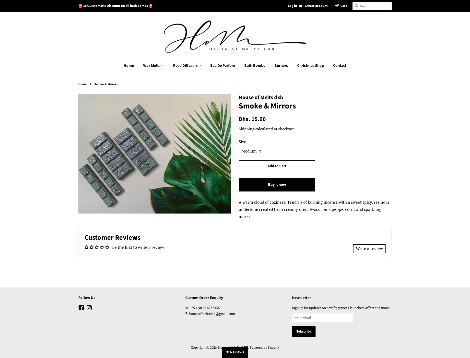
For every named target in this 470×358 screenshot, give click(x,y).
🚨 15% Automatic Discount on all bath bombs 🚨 (115, 5)
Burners (281, 65)
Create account (316, 5)
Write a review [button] (369, 248)
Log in (292, 5)
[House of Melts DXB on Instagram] (89, 308)
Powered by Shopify (265, 347)
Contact (339, 65)
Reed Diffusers (185, 65)
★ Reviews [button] (235, 352)
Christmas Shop (310, 65)
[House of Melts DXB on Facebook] (81, 308)
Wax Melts (152, 65)
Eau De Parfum (222, 65)
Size (242, 141)
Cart (344, 5)
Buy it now (277, 184)
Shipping (246, 128)
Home (129, 65)
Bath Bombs (254, 65)
